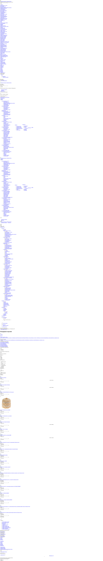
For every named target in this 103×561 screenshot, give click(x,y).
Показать (2, 374)
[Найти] (1, 3)
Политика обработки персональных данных (6, 549)
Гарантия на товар (2, 548)
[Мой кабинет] (0, 218)
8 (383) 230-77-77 (3, 72)
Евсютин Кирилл (2, 536)
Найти (1, 560)
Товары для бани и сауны (8, 270)
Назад (5, 229)
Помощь (5, 302)
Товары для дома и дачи (8, 265)
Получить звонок (3, 96)
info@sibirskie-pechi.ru (4, 80)
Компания (5, 308)
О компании (2, 541)
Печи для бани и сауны (8, 238)
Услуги (6, 312)
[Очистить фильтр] (0, 373)
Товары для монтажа (8, 287)
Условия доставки (2, 547)
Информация (2, 545)
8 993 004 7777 (52, 555)
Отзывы (1, 543)
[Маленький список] (0, 348)
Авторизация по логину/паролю (4, 97)
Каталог (1, 537)
